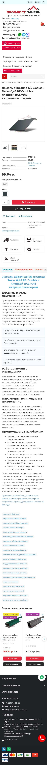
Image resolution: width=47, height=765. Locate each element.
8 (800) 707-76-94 (12, 27)
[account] (43, 2)
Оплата (28, 57)
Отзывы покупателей (22, 66)
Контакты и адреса (12, 70)
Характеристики (23, 269)
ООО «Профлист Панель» (35, 164)
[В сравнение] (20, 619)
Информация (9, 678)
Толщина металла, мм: (12, 180)
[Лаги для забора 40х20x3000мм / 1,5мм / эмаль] (12, 622)
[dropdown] (3, 2)
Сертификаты (9, 61)
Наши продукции (11, 685)
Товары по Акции (12, 48)
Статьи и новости (25, 61)
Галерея (7, 66)
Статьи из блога (10, 692)
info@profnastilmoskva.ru (14, 30)
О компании (8, 57)
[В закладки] (20, 614)
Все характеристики (10, 231)
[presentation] (3, 639)
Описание (7, 269)
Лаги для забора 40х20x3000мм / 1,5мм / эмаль (10, 637)
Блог (36, 61)
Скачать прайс (13, 43)
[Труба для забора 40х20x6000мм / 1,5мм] (35, 622)
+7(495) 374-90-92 (12, 24)
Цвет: (4, 189)
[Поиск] (42, 76)
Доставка (20, 57)
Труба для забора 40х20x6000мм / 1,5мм (33, 637)
